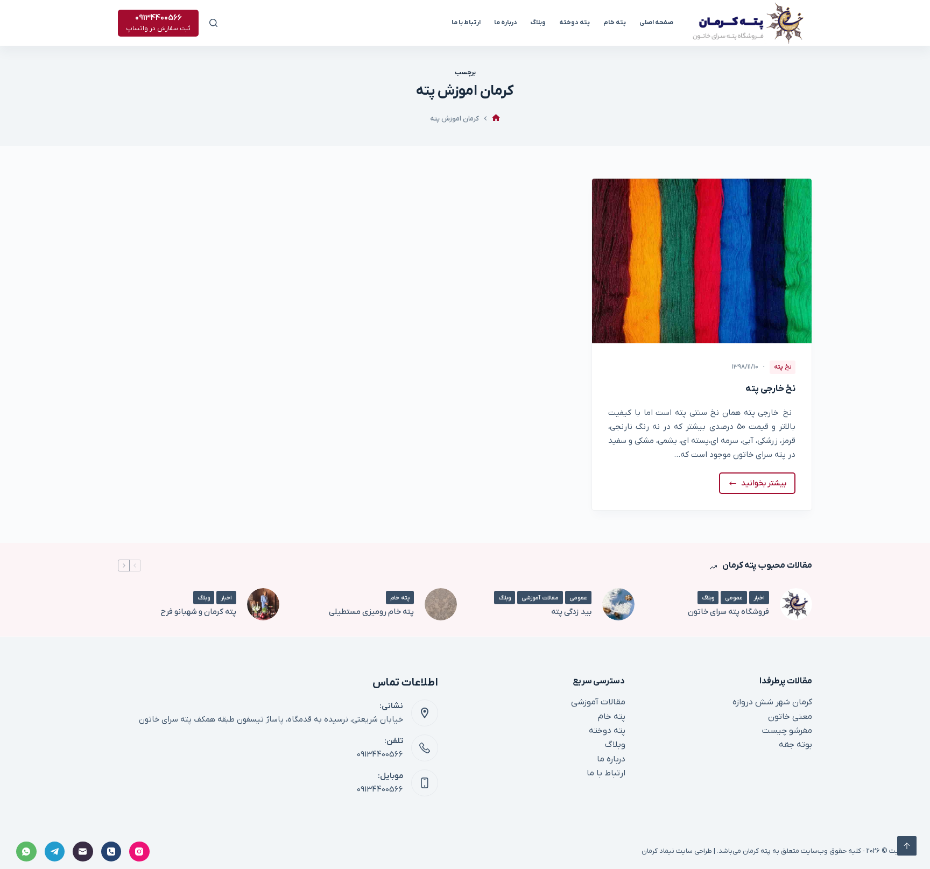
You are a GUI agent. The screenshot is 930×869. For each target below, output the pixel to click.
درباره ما (505, 22)
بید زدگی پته (571, 611)
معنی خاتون (790, 716)
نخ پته (782, 367)
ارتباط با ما (466, 22)
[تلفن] (111, 852)
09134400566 (380, 754)
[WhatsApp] (26, 852)
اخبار (759, 598)
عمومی (734, 598)
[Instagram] (139, 852)
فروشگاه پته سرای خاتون (728, 611)
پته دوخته (574, 22)
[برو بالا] (907, 846)
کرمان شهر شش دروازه (772, 702)
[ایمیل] (83, 852)
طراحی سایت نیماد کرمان (677, 851)
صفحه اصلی (656, 22)
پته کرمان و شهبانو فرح (198, 611)
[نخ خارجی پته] (702, 261)
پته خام (614, 22)
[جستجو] (213, 23)
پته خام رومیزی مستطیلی (371, 611)
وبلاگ (538, 22)
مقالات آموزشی (540, 598)
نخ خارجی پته (770, 389)
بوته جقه (795, 744)
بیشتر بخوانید (761, 486)
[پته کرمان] (496, 119)
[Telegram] (55, 852)
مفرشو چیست (787, 730)
